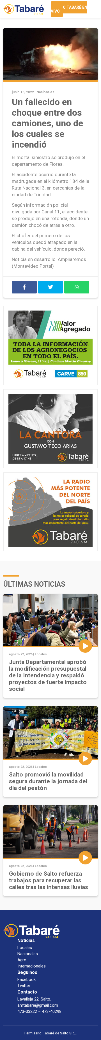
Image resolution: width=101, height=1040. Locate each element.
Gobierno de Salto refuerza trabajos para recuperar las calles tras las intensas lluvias (48, 880)
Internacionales (31, 966)
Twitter (23, 985)
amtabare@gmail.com (37, 1005)
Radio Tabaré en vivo (69, 9)
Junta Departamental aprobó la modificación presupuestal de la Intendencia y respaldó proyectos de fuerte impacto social (48, 675)
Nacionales (45, 92)
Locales (41, 654)
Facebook (26, 979)
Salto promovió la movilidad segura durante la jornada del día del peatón (48, 781)
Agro (21, 959)
